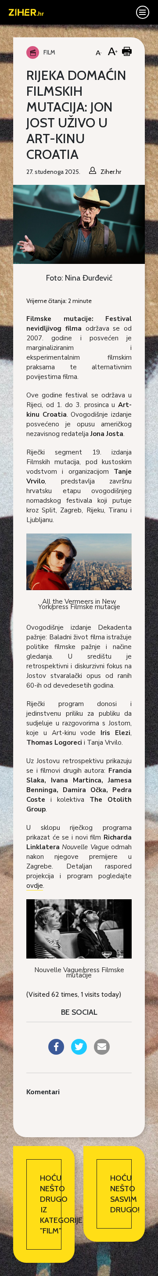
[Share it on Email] (102, 1052)
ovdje (34, 885)
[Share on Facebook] (56, 1052)
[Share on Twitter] (79, 1052)
